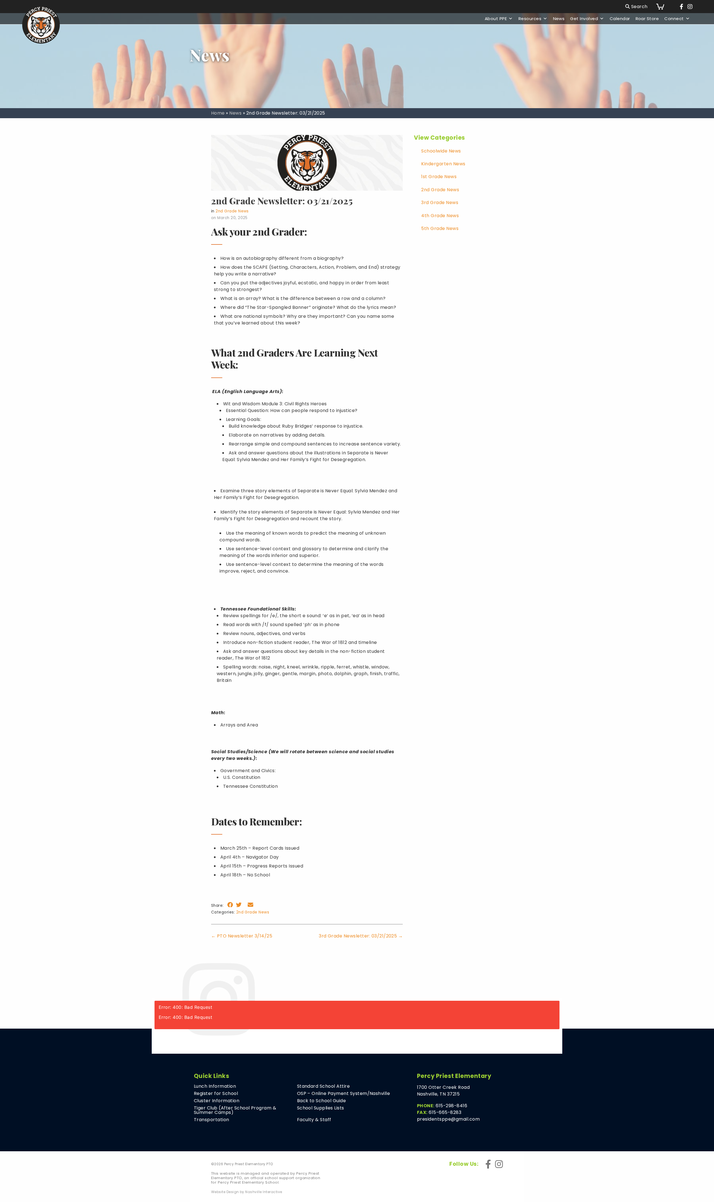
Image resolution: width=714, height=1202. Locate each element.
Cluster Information (216, 1101)
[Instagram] (690, 6)
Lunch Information (215, 1086)
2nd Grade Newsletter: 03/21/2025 (282, 201)
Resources (529, 18)
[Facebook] (681, 6)
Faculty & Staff (314, 1120)
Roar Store (647, 18)
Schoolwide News (441, 151)
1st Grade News (439, 176)
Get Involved (584, 18)
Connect (674, 18)
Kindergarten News (443, 164)
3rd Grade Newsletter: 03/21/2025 (361, 936)
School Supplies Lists (320, 1108)
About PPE (496, 18)
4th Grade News (440, 215)
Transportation (211, 1120)
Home (218, 113)
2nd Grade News (232, 211)
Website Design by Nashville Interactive (246, 1192)
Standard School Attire (323, 1086)
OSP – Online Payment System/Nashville (343, 1093)
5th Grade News (440, 228)
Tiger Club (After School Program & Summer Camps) (235, 1110)
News (559, 18)
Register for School (216, 1093)
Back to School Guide (321, 1101)
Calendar (620, 18)
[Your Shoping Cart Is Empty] (664, 6)
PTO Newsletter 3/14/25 (241, 936)
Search (638, 6)
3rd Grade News (439, 202)
